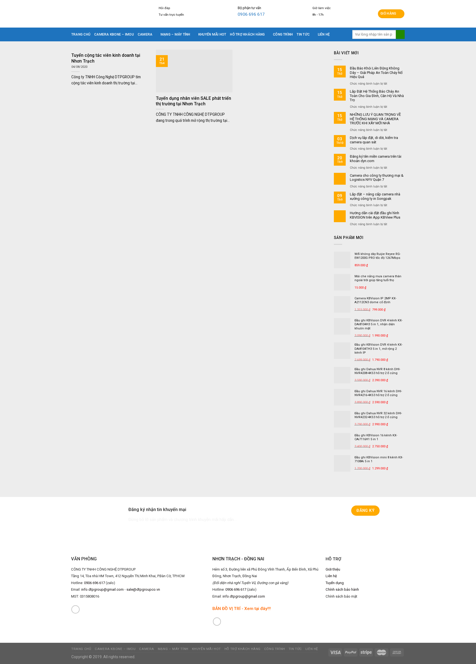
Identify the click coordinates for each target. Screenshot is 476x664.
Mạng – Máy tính (175, 34)
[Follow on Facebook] (75, 609)
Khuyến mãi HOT (212, 34)
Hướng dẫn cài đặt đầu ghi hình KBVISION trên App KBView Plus (375, 215)
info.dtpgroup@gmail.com (102, 589)
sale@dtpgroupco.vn (143, 589)
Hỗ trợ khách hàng (247, 34)
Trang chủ (80, 34)
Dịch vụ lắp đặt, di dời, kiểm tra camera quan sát (374, 140)
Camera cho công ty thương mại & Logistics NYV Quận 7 (377, 177)
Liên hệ (324, 34)
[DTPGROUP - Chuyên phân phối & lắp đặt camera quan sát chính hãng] (105, 14)
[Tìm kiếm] (400, 34)
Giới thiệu (333, 569)
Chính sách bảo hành (342, 589)
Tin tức (303, 34)
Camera (145, 34)
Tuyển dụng (335, 583)
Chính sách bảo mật (341, 596)
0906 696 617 (251, 14)
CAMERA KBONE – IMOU (114, 34)
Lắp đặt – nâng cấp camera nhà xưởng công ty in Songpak (375, 196)
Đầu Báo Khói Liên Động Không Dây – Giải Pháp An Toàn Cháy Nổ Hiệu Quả (376, 72)
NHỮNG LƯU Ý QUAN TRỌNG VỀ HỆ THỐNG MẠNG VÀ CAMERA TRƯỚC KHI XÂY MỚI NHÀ (375, 118)
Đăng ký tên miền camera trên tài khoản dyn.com (375, 158)
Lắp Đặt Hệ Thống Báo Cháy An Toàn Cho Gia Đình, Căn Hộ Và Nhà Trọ (377, 95)
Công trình (283, 34)
